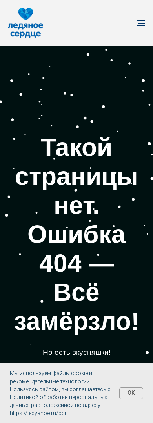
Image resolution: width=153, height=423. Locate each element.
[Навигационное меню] (141, 23)
